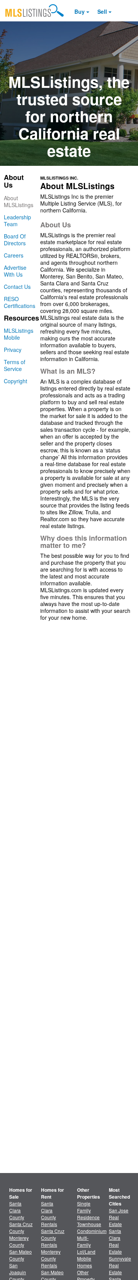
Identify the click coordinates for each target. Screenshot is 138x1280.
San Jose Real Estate (118, 1217)
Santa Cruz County (21, 1227)
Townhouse (89, 1224)
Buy (79, 11)
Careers (13, 255)
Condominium (92, 1231)
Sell (102, 11)
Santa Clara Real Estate (115, 1241)
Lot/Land (86, 1251)
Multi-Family (84, 1241)
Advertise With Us (15, 271)
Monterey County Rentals (51, 1258)
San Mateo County (20, 1255)
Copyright (15, 381)
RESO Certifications (19, 302)
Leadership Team (17, 220)
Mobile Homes (84, 1262)
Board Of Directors (15, 239)
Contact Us (17, 286)
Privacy (12, 349)
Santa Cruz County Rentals (52, 1238)
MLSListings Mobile (18, 334)
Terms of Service (14, 365)
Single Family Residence (88, 1210)
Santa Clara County (16, 1210)
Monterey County (19, 1241)
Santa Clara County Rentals (49, 1213)
